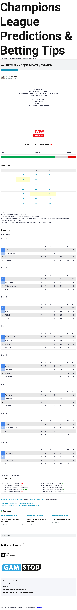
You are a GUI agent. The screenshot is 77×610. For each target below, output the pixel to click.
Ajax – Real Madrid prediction (11, 583)
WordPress (40, 607)
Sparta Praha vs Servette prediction (13, 581)
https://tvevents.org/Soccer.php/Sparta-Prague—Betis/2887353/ (18, 503)
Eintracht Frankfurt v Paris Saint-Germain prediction (18, 592)
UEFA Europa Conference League (9, 70)
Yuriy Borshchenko (12, 76)
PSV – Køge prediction (9, 586)
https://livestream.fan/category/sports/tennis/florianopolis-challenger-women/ (22, 505)
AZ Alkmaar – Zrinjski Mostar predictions (12, 499)
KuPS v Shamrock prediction (62, 520)
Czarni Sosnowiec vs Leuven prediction (14, 589)
